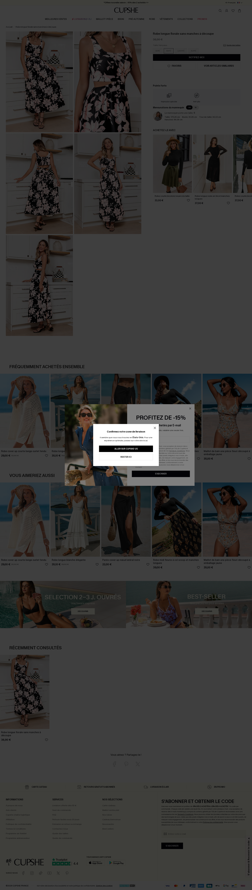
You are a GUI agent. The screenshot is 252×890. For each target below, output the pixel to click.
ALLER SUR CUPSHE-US (126, 448)
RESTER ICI (126, 457)
